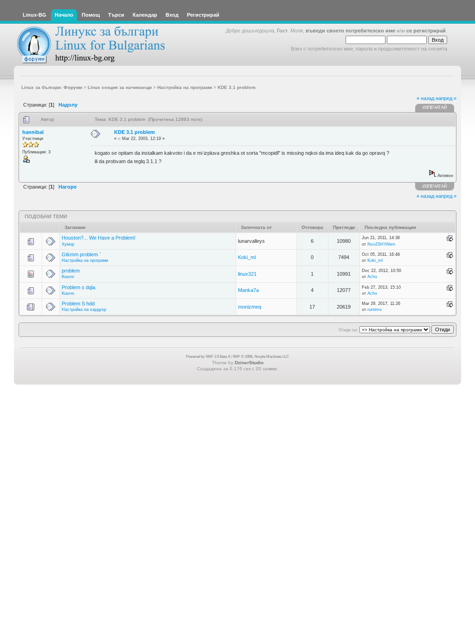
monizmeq (249, 307)
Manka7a (248, 290)
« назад (425, 98)
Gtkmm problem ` (81, 254)
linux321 (247, 274)
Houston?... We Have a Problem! (98, 238)
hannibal (33, 132)
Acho (372, 276)
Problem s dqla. (79, 287)
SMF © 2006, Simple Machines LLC (260, 356)
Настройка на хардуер (84, 309)
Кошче (68, 276)
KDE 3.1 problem (134, 132)
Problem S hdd (78, 303)
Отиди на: (348, 330)
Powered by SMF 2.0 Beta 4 (208, 356)
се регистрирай (426, 30)
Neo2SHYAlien (381, 244)
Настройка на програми (85, 260)
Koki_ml (247, 257)
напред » (446, 98)
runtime (374, 309)
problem (71, 270)
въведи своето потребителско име (350, 30)
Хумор (68, 244)
